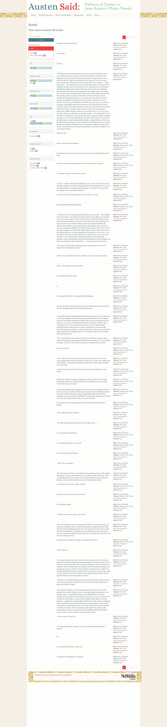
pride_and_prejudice (36, 55)
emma (32, 53)
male (31, 68)
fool (31, 80)
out (31, 121)
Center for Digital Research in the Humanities (57, 675)
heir (31, 83)
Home (33, 15)
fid (31, 148)
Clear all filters (33, 45)
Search (89, 15)
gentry (32, 108)
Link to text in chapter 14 (120, 218)
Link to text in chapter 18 (120, 544)
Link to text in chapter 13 (120, 47)
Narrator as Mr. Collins (37, 168)
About (96, 15)
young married (34, 123)
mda (31, 95)
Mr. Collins (33, 163)
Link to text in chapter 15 (120, 383)
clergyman (33, 136)
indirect (32, 151)
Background (78, 15)
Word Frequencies (46, 15)
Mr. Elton (33, 165)
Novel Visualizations (63, 15)
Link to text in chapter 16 (120, 406)
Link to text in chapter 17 (120, 518)
